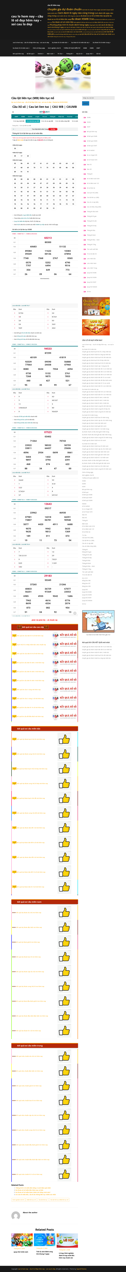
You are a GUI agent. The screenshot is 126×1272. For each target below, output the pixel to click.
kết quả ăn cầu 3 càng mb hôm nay (29, 689)
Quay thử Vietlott (92, 287)
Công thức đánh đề (75, 16)
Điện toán (50, 54)
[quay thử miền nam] (22, 1239)
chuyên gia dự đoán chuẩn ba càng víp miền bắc (96, 354)
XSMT (98, 48)
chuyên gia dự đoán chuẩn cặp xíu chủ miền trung (97, 420)
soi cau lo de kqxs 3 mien (72, 27)
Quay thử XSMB (91, 273)
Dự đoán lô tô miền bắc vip (80, 42)
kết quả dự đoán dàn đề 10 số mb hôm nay (31, 872)
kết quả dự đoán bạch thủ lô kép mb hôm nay (32, 769)
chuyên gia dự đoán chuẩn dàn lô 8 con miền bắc (96, 392)
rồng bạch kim (93, 25)
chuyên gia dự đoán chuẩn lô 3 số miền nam (95, 457)
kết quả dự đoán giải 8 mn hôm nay (28, 942)
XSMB (85, 48)
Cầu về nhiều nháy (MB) (94, 207)
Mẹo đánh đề (99, 22)
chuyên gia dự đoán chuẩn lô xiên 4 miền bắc (95, 403)
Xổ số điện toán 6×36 (88, 526)
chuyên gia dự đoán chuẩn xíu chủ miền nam (95, 466)
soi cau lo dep (108, 27)
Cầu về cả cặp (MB (87, 543)
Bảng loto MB (86, 580)
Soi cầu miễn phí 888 (76, 34)
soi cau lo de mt (85, 27)
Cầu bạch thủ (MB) (92, 193)
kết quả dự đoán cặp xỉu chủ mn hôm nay (30, 971)
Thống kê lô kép (91, 226)
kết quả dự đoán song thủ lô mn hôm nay (30, 986)
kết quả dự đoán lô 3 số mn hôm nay (28, 1031)
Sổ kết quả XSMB (92, 136)
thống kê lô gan (86, 552)
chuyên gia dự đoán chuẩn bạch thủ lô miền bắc (96, 363)
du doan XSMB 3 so (82, 19)
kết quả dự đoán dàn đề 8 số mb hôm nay (31, 857)
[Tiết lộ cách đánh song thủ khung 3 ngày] (44, 1239)
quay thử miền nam (21, 1252)
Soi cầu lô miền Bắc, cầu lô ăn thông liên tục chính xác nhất (35, 1194)
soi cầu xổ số (86, 34)
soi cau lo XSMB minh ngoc (80, 29)
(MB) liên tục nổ (31, 1200)
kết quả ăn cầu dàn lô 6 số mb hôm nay (30, 636)
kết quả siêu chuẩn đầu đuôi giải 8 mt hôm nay (32, 1145)
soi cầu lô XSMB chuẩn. (67, 32)
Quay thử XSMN (91, 277)
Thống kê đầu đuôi (70, 36)
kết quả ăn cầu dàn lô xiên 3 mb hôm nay (30, 671)
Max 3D (89, 164)
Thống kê (69, 54)
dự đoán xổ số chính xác (100, 19)
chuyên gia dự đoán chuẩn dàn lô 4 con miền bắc (96, 386)
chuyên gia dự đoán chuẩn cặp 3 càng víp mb (95, 366)
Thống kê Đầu (91, 230)
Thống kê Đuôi (91, 235)
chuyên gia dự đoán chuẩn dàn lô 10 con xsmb (96, 383)
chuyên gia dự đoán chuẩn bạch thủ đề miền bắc (96, 357)
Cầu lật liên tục (43, 1200)
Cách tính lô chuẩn (105, 10)
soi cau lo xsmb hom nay (66, 29)
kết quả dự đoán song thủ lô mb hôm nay (31, 754)
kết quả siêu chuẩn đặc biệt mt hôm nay (29, 1071)
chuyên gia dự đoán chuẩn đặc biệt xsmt (94, 423)
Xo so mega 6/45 (92, 155)
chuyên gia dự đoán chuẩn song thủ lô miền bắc (96, 412)
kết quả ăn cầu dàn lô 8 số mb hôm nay (30, 653)
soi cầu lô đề (77, 32)
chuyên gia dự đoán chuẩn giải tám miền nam (95, 455)
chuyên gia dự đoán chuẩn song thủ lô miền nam (96, 469)
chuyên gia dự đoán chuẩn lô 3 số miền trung (95, 429)
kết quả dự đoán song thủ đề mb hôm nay (31, 813)
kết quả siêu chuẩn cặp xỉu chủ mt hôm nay (30, 1115)
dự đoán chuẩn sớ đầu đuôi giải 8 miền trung (95, 432)
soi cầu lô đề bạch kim (87, 32)
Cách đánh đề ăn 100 (63, 16)
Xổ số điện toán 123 (93, 183)
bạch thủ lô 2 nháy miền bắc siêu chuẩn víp (31, 645)
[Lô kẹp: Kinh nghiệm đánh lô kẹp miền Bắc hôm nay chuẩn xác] (67, 1240)
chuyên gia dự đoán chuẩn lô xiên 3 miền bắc (95, 400)
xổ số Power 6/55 (92, 160)
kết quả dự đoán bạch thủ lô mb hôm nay (31, 739)
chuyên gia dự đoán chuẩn (65, 9)
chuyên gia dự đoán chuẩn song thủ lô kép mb (96, 409)
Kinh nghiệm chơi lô (54, 48)
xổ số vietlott (91, 150)
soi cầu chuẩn (90, 29)
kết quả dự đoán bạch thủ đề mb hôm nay (31, 798)
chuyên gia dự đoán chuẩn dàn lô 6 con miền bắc (96, 394)
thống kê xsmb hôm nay (59, 36)
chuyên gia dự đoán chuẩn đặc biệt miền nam (95, 452)
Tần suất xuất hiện (92, 249)
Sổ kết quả (30, 54)
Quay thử (89, 54)
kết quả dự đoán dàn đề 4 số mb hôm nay (31, 828)
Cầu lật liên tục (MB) (93, 197)
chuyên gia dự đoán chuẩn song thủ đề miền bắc (96, 406)
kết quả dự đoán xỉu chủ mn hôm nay (28, 912)
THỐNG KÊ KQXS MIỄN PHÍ (72, 48)
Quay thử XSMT (91, 282)
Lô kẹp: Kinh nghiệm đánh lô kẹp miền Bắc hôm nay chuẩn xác (66, 1255)
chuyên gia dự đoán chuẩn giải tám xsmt (94, 426)
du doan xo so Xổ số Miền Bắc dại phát (95, 16)
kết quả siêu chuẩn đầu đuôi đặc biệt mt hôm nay (32, 1159)
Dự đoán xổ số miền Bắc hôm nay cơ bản (29, 1190)
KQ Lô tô (79, 54)
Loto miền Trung (92, 268)
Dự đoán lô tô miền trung (101, 42)
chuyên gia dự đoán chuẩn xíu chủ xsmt (94, 440)
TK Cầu (59, 54)
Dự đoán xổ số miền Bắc (62, 22)
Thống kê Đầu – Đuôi (93, 240)
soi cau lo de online (97, 27)
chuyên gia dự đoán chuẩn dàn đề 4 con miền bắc (97, 369)
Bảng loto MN (86, 586)
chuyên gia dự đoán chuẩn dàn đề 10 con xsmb (96, 377)
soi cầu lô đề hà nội (99, 32)
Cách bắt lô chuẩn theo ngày (91, 10)
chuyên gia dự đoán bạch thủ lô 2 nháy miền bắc (96, 352)
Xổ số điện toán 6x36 (93, 178)
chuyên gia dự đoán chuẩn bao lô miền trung (95, 417)
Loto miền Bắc (91, 258)
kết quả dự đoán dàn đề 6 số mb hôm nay (31, 842)
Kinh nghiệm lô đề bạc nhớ (81, 22)
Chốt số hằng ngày (39, 48)
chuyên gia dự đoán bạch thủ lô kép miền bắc (95, 360)
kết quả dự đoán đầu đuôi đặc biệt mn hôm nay (32, 1016)
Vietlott (40, 54)
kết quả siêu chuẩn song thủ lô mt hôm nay (30, 1130)
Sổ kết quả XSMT (92, 146)
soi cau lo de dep (104, 25)
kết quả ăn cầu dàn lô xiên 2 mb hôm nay (30, 662)
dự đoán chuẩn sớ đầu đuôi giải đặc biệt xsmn (96, 463)
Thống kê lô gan (91, 216)
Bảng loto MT (86, 583)
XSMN (92, 48)
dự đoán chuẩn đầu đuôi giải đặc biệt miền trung (96, 435)
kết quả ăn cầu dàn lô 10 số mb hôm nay (30, 707)
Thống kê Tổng (91, 244)
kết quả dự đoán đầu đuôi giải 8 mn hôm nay (31, 1001)
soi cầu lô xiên (57, 32)
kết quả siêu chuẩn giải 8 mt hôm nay (29, 1086)
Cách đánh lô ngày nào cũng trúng (76, 12)
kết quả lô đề (91, 22)
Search (85, 103)
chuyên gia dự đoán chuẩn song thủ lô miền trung (97, 437)
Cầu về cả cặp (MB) (93, 202)
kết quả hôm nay (18, 54)
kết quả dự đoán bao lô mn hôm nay (28, 957)
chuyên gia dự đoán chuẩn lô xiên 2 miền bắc (95, 397)
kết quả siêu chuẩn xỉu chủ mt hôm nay (29, 1056)
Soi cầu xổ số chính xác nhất (101, 34)
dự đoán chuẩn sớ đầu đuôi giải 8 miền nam (95, 460)
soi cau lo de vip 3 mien (53, 29)
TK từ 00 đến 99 (92, 254)
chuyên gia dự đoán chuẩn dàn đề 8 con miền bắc (97, 374)
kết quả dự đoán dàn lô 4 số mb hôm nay (30, 887)
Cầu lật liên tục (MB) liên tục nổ (59, 1200)
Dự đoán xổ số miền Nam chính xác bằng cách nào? (32, 1192)
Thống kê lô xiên (92, 221)
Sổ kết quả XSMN (92, 141)
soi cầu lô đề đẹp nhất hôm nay (62, 34)
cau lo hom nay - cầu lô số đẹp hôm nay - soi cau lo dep (32, 102)
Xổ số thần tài (91, 188)
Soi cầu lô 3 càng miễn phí (101, 29)
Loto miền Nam (91, 263)
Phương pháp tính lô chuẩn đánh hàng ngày (69, 25)
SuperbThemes (81, 1269)
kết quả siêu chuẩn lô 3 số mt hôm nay (29, 1174)
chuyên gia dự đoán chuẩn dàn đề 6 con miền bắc (97, 372)
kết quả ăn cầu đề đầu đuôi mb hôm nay (30, 716)
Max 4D (89, 169)
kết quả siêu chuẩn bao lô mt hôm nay (29, 1100)
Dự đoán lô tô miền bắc (59, 42)
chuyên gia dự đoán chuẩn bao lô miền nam (95, 446)
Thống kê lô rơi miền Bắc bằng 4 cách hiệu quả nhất (33, 1188)
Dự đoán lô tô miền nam (21, 48)
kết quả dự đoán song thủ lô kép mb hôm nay (32, 783)
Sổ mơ (98, 54)
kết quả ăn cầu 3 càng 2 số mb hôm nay (30, 698)
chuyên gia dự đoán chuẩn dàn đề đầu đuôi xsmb (97, 380)
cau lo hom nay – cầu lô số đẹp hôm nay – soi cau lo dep (27, 20)
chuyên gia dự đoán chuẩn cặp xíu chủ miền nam (96, 449)
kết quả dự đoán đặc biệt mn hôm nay (29, 927)
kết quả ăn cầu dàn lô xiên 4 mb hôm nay (30, 680)
